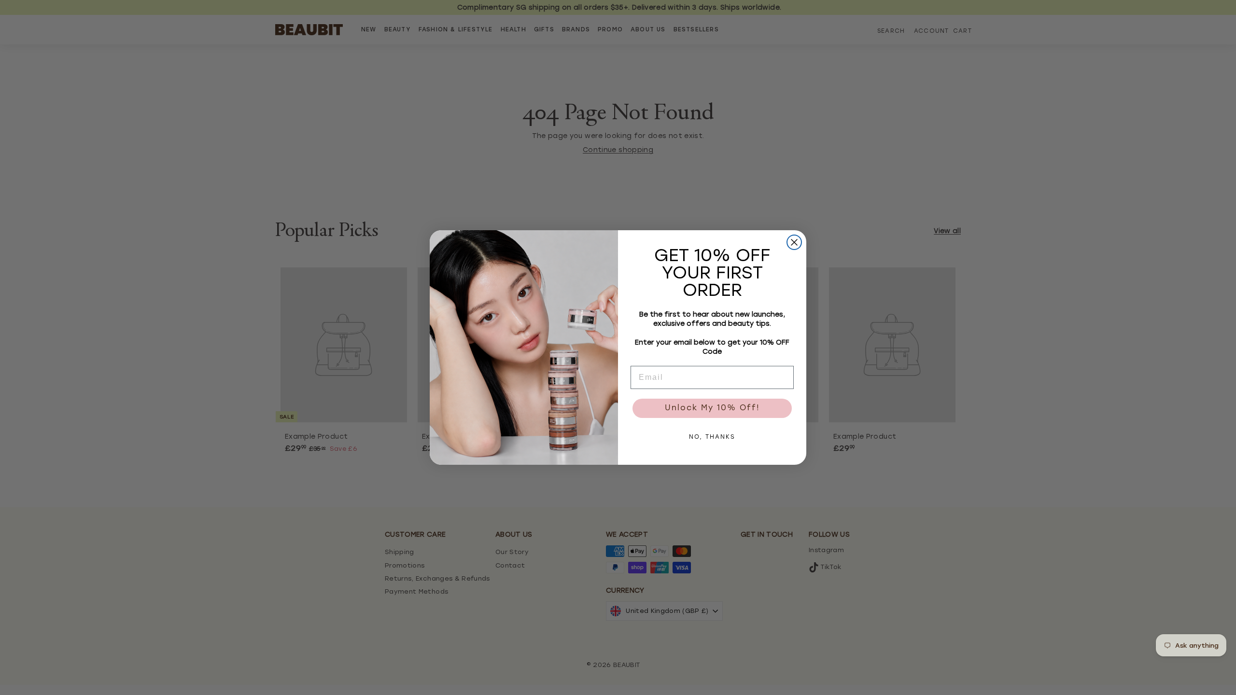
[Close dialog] (794, 242)
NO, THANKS (712, 437)
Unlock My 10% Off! (712, 408)
